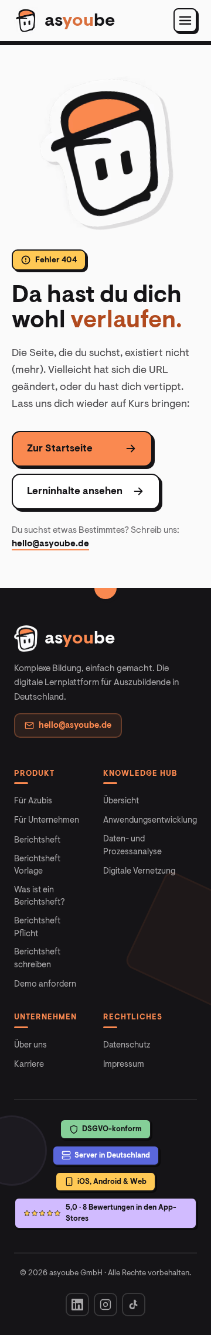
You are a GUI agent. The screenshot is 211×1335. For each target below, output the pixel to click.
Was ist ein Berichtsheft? (39, 896)
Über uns (30, 1044)
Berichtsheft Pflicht (37, 927)
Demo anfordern (45, 984)
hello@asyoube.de (50, 543)
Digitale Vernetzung (139, 871)
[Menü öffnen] (185, 20)
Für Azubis (33, 800)
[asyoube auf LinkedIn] (77, 1304)
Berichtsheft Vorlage (37, 865)
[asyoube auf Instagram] (105, 1304)
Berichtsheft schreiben (37, 958)
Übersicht (121, 800)
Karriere (29, 1064)
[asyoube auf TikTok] (133, 1304)
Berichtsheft (37, 840)
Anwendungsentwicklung (150, 820)
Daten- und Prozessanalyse (132, 845)
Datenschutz (126, 1044)
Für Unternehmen (46, 820)
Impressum (123, 1064)
